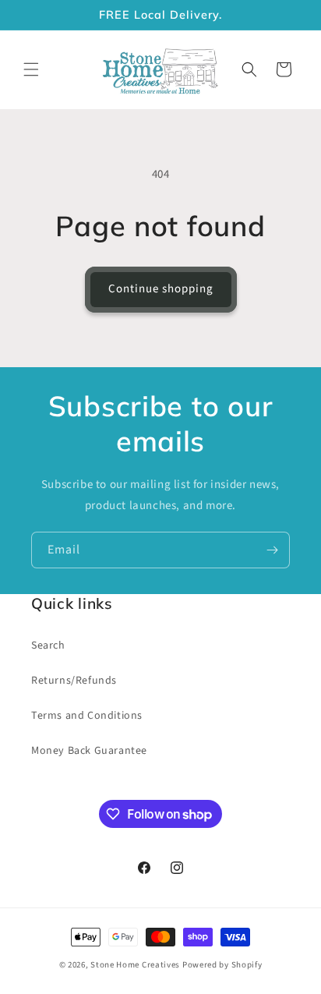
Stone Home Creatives (136, 965)
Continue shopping (160, 289)
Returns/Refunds (74, 680)
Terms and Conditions (87, 715)
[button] (31, 69)
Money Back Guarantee (89, 751)
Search (48, 645)
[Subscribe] (272, 550)
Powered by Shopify (222, 965)
